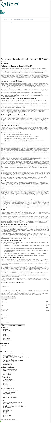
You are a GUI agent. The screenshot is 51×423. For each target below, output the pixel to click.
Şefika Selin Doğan (5, 286)
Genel (7, 282)
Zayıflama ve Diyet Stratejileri (18, 282)
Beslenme (11, 282)
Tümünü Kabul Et (21, 325)
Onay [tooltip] (2, 301)
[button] (5, 309)
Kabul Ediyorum (12, 298)
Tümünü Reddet (4, 298)
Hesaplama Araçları (7, 389)
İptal (2, 323)
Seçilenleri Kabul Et (12, 325)
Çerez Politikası (4, 296)
